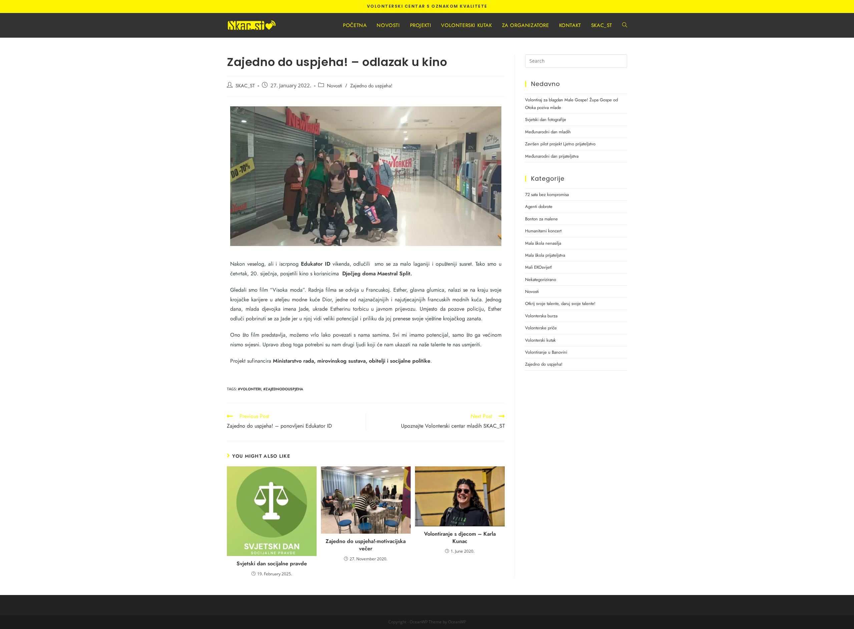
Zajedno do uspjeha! (371, 85)
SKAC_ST (245, 85)
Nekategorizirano (540, 279)
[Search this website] (576, 60)
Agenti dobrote (538, 206)
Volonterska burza (541, 316)
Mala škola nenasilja (543, 243)
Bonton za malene (541, 219)
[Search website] (624, 25)
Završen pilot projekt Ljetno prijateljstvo (560, 144)
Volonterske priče (541, 328)
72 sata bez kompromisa (547, 194)
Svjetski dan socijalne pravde (272, 563)
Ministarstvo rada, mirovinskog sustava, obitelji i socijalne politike (351, 361)
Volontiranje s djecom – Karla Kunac (460, 537)
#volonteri (249, 389)
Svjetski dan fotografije (545, 119)
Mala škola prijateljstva (545, 255)
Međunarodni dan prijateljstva (551, 156)
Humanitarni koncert (543, 231)
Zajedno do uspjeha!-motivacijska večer (366, 545)
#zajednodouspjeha (283, 389)
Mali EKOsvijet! (538, 267)
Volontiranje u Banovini (546, 352)
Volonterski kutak (540, 340)
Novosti (334, 85)
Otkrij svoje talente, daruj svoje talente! (560, 303)
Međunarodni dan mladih (548, 132)
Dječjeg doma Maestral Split (376, 273)
